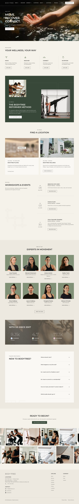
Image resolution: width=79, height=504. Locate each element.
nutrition (36, 2)
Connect (28, 2)
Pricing (56, 2)
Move (52, 476)
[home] (9, 3)
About (64, 476)
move (16, 2)
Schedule (52, 484)
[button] (17, 3)
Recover (23, 2)
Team (64, 478)
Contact (64, 480)
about (41, 2)
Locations (48, 2)
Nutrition (52, 482)
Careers (52, 490)
